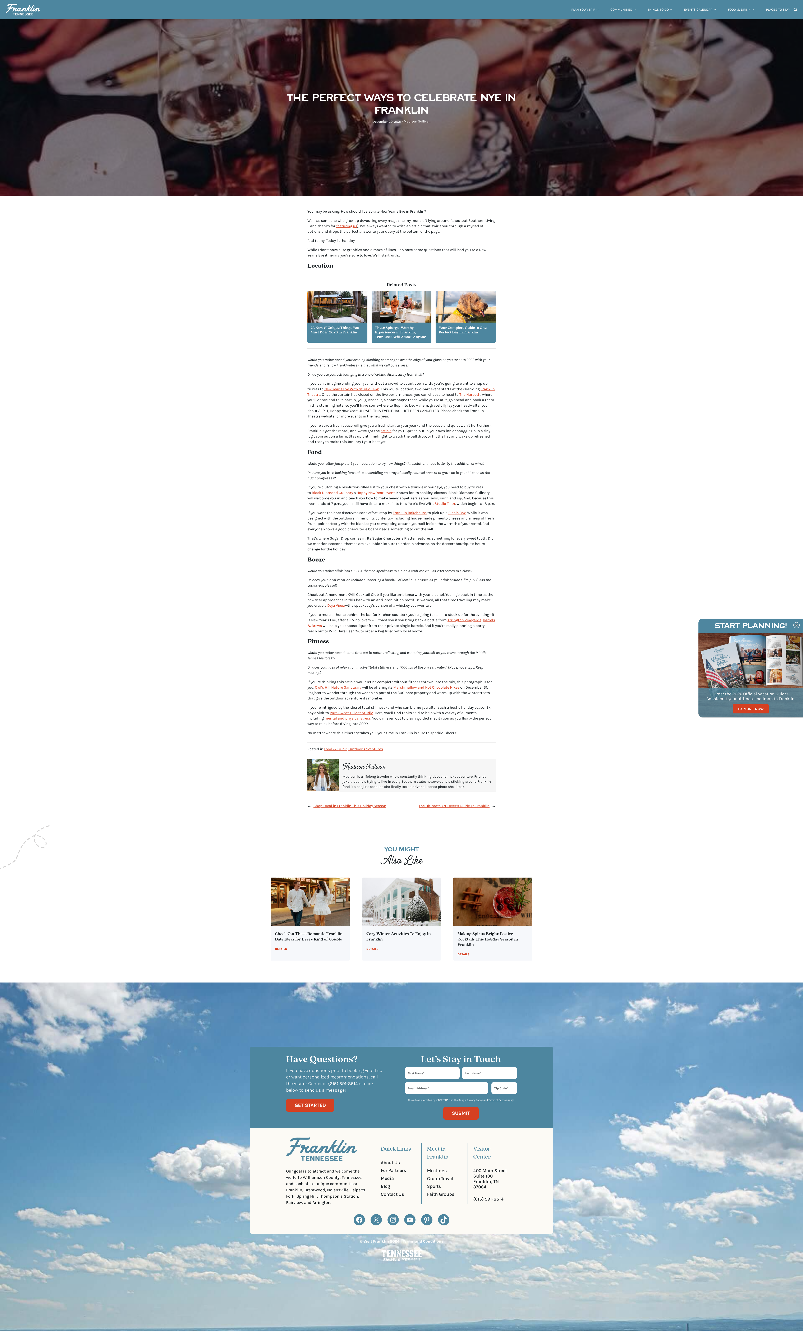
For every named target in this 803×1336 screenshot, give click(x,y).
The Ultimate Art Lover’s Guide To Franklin (454, 806)
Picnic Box (457, 512)
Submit (461, 1113)
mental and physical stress (348, 718)
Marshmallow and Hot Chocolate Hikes (426, 687)
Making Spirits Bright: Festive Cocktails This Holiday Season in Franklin (488, 939)
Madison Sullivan (417, 121)
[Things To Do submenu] (671, 10)
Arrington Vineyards (464, 620)
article (386, 431)
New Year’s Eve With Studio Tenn (351, 389)
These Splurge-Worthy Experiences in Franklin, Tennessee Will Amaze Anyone (400, 332)
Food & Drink (335, 749)
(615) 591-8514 (488, 1199)
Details (281, 949)
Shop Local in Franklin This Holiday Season (349, 806)
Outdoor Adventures (365, 749)
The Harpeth (469, 394)
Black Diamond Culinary (332, 492)
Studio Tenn (445, 503)
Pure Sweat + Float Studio (351, 713)
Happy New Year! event (376, 492)
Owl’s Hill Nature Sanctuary (338, 687)
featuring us (346, 226)
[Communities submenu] (635, 10)
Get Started (310, 1105)
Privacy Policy (475, 1100)
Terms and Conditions (423, 1241)
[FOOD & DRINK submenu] (753, 10)
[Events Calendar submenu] (715, 10)
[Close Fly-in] (796, 625)
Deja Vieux (336, 605)
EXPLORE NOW (751, 708)
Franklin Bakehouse (410, 512)
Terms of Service (497, 1100)
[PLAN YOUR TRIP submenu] (597, 10)
